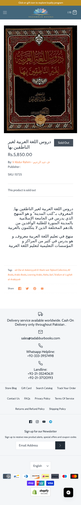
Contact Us (13, 398)
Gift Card (26, 388)
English (37, 466)
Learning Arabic (34, 274)
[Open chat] (68, 492)
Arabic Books (20, 274)
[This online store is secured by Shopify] (40, 495)
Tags (10, 269)
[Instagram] (37, 421)
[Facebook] (30, 421)
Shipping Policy (57, 408)
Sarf (51, 274)
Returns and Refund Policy (30, 408)
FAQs (27, 398)
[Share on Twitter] (27, 288)
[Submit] (60, 445)
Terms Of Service (64, 398)
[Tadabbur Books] (40, 12)
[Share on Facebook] (19, 288)
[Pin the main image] (34, 288)
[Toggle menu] (5, 12)
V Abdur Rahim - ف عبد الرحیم (31, 162)
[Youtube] (43, 421)
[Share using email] (42, 288)
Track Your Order (66, 388)
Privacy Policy (42, 398)
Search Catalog (44, 388)
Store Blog (11, 388)
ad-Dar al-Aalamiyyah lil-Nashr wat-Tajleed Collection (41, 269)
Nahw (46, 274)
